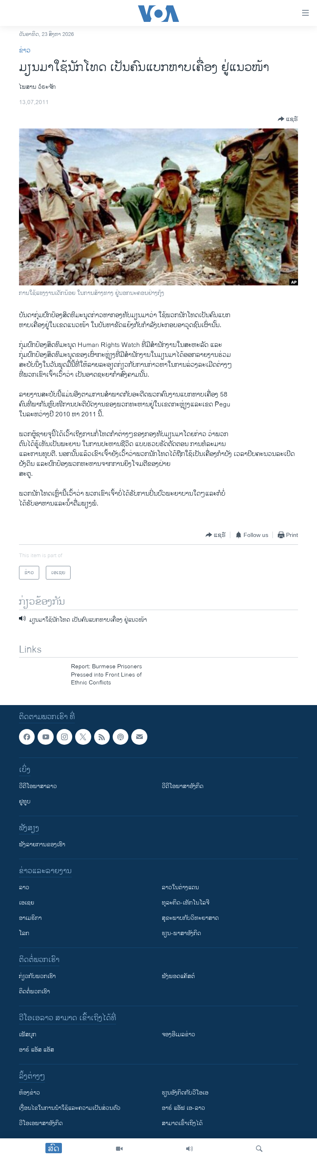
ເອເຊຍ (26, 902)
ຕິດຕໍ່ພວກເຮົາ (34, 991)
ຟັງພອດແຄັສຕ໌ (178, 976)
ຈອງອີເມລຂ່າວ (178, 1034)
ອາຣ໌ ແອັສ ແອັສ (36, 1049)
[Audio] (189, 1148)
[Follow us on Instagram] (64, 737)
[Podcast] (120, 737)
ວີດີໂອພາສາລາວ (38, 786)
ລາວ (24, 887)
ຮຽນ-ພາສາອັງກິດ (181, 933)
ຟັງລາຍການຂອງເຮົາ (42, 844)
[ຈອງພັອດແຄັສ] (139, 737)
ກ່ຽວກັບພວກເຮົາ (37, 976)
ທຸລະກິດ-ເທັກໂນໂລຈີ (185, 902)
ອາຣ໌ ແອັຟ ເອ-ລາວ (183, 1108)
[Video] (119, 1148)
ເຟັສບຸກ (27, 1034)
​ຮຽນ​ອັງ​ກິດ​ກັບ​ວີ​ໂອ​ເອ (185, 1092)
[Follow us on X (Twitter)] (83, 737)
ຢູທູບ (25, 801)
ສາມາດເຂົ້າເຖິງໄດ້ (182, 1123)
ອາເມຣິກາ (30, 918)
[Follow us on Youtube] (45, 737)
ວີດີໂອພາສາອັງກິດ (182, 786)
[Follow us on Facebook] (27, 737)
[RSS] (102, 737)
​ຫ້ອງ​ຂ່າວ (29, 1092)
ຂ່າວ (25, 50)
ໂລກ (24, 933)
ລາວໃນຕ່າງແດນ (180, 887)
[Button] (288, 119)
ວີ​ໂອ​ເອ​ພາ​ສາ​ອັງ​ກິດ (41, 1123)
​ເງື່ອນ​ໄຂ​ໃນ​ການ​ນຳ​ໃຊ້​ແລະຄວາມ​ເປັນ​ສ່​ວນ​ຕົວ (70, 1108)
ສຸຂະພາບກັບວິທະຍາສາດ (190, 918)
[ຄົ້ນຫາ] (259, 1148)
